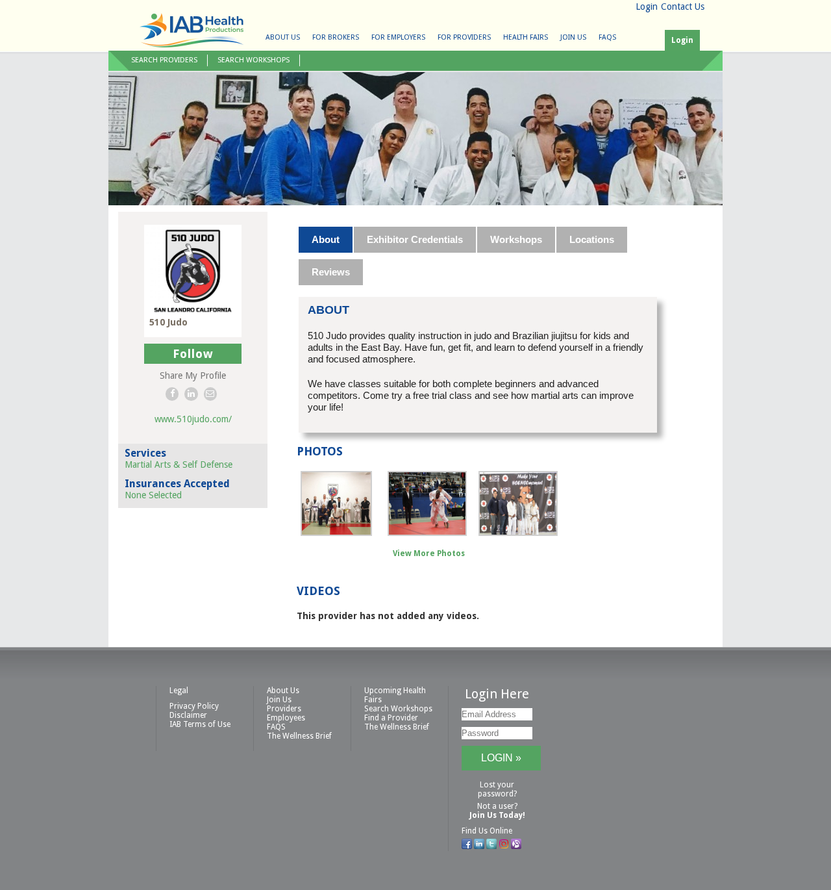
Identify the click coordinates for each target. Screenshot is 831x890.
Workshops (516, 239)
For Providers (464, 37)
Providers (284, 708)
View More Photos (429, 553)
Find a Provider (391, 717)
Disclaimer (188, 715)
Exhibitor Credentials (415, 239)
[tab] (326, 240)
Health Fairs (525, 37)
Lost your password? (497, 789)
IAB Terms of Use (199, 724)
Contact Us (682, 6)
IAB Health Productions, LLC (191, 30)
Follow (193, 354)
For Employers (398, 37)
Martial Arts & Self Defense (178, 464)
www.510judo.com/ (193, 419)
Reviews (331, 271)
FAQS (607, 37)
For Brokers (335, 37)
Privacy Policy (194, 706)
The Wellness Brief (299, 736)
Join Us (573, 37)
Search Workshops (253, 60)
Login (647, 6)
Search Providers (164, 60)
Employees (286, 717)
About (326, 239)
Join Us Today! (497, 815)
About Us (283, 37)
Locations (591, 239)
